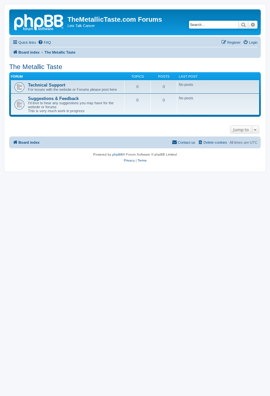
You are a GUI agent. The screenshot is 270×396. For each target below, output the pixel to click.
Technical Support (46, 85)
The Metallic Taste (35, 66)
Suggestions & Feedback (53, 98)
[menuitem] (44, 42)
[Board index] (39, 21)
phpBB (117, 154)
